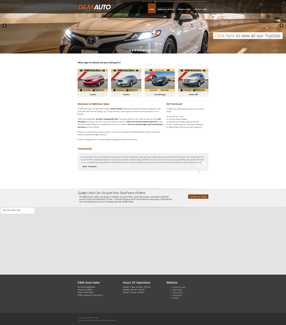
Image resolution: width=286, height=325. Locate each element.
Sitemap (176, 298)
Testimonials (177, 295)
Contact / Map (200, 9)
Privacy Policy (177, 290)
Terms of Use (178, 292)
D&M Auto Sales (93, 318)
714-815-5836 (148, 1)
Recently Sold (184, 9)
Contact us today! (198, 196)
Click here (15, 35)
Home (151, 9)
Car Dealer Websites (85, 320)
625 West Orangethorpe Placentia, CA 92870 (193, 1)
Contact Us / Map (179, 287)
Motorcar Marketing (109, 320)
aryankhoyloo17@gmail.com (166, 1)
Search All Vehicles (166, 9)
